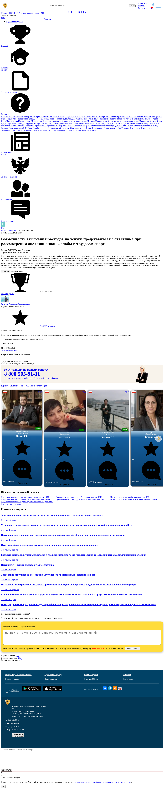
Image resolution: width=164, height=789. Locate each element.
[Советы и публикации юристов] (5, 6)
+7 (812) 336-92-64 (13, 727)
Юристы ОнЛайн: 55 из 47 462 (15, 386)
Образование (52, 126)
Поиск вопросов (51, 679)
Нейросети (148, 123)
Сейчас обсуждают (25, 13)
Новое (39, 13)
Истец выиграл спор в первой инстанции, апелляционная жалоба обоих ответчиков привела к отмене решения (63, 535)
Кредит (4, 123)
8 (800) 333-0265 (77, 12)
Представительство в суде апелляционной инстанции (81, 499)
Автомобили (7, 116)
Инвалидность (24, 121)
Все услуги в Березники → (13, 504)
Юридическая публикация (84, 130)
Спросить (22, 483)
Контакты (127, 675)
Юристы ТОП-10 (8, 13)
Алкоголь (62, 116)
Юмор (70, 130)
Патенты (77, 126)
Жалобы (80, 119)
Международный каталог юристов (18, 675)
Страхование (98, 128)
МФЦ (109, 123)
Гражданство (23, 119)
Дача (31, 119)
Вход (158, 6)
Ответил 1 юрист (8, 530)
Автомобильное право (23, 116)
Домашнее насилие (55, 119)
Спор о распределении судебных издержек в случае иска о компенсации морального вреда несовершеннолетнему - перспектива (72, 594)
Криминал (13, 123)
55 (18, 655)
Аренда (79, 116)
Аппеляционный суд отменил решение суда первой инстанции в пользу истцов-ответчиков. (52, 515)
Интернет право (80, 121)
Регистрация (41, 386)
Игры (3, 121)
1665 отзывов (47, 326)
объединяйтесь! (30, 6)
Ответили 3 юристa (9, 580)
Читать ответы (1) (18, 271)
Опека (70, 126)
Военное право (135, 116)
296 (19, 658)
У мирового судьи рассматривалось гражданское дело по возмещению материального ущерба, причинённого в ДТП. (66, 525)
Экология (52, 130)
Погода (84, 126)
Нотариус (29, 126)
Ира (2, 228)
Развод (155, 126)
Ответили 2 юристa (9, 520)
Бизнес (114, 116)
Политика (92, 126)
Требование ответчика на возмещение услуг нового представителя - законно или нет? (48, 574)
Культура (22, 123)
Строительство (110, 128)
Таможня (125, 128)
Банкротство (105, 116)
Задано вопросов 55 (9, 230)
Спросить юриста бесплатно (142, 5)
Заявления (138, 119)
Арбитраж (71, 116)
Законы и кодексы (91, 675)
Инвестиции (37, 121)
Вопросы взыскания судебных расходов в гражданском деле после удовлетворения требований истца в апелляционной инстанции (73, 554)
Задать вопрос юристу (10, 350)
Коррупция (144, 121)
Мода (87, 123)
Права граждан (112, 126)
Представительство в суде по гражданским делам (25, 497)
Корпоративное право (129, 121)
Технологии (135, 128)
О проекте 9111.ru (91, 679)
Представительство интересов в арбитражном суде (134, 499)
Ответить (5, 271)
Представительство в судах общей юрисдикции (79, 497)
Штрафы (44, 130)
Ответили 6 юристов (10, 590)
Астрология (88, 116)
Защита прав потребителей (122, 119)
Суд (119, 128)
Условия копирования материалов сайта (27, 717)
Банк (96, 116)
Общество (62, 126)
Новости (21, 126)
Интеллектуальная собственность (58, 121)
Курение (30, 123)
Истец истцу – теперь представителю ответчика (27, 564)
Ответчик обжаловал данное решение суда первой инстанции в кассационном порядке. (49, 545)
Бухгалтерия (123, 116)
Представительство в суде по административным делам (27, 502)
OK (3, 787)
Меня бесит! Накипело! (73, 123)
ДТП (73, 119)
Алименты (53, 116)
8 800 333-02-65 (98, 648)
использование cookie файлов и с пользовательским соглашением (102, 782)
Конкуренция (101, 121)
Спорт (89, 128)
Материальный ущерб (44, 123)
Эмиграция (62, 130)
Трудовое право (148, 128)
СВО (25, 128)
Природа (136, 126)
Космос (153, 121)
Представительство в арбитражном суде (129, 497)
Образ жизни (40, 126)
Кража (159, 121)
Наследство (124, 123)
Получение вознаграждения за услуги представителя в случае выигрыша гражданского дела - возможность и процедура (68, 584)
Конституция (114, 121)
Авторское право (40, 116)
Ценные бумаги (32, 130)
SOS (3, 18)
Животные (89, 119)
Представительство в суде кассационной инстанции (25, 499)
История (91, 121)
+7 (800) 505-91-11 (12, 720)
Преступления (125, 126)
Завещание (105, 119)
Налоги (115, 123)
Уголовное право (9, 130)
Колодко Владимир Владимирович (16, 304)
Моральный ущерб (98, 123)
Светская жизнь (16, 128)
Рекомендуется (7, 294)
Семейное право (40, 128)
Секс (30, 128)
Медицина (58, 123)
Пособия (101, 126)
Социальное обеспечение (59, 128)
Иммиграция (12, 121)
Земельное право (150, 119)
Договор (37, 119)
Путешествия (146, 126)
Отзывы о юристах (12, 679)
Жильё (97, 119)
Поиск (32, 386)
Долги (44, 119)
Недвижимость (137, 123)
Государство (11, 119)
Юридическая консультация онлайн (28, 8)
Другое (67, 119)
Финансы (21, 130)
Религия (5, 128)
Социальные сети (78, 128)
